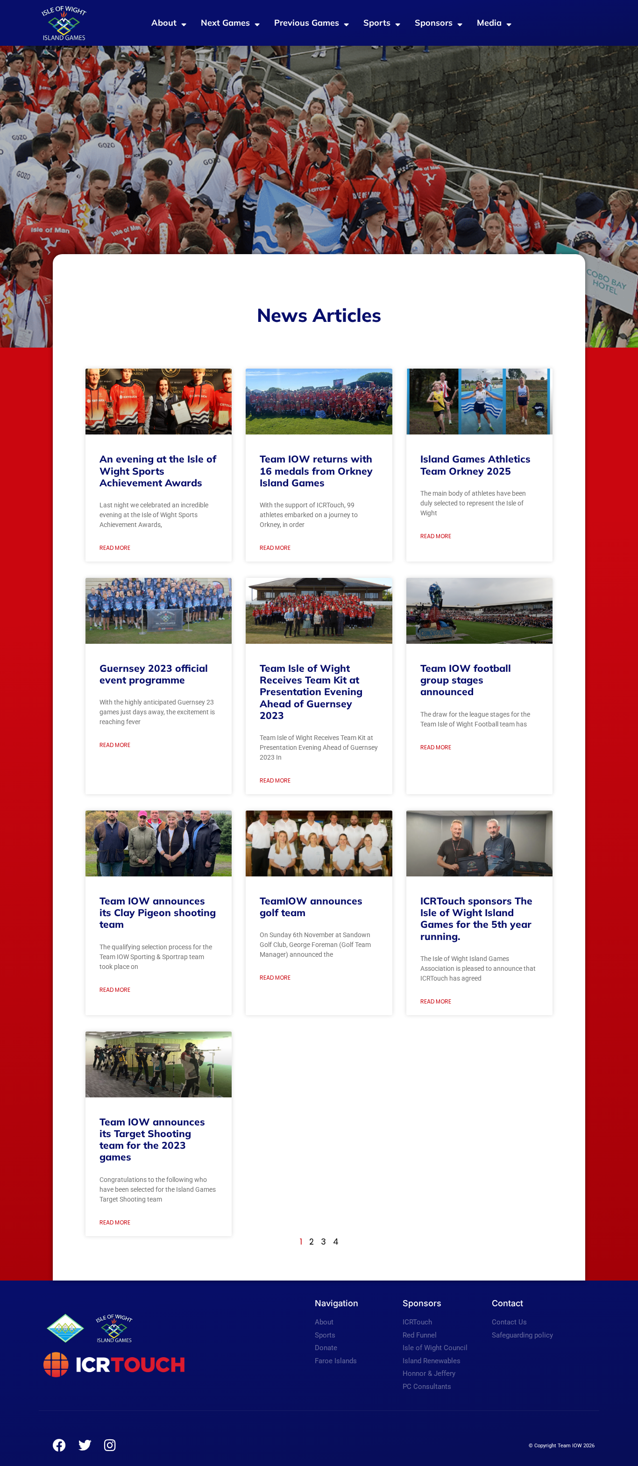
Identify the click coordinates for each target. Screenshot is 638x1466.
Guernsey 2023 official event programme (153, 674)
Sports (376, 22)
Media (489, 22)
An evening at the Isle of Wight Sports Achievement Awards (157, 470)
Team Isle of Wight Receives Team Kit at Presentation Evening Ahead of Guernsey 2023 (311, 691)
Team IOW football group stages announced (465, 679)
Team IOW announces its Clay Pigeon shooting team (157, 912)
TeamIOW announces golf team (311, 906)
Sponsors (434, 22)
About (164, 22)
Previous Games (306, 22)
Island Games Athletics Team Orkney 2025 (475, 465)
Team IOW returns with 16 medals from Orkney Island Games (316, 470)
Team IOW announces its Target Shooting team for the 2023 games (152, 1139)
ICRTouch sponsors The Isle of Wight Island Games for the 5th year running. (476, 918)
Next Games (225, 22)
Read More (114, 548)
